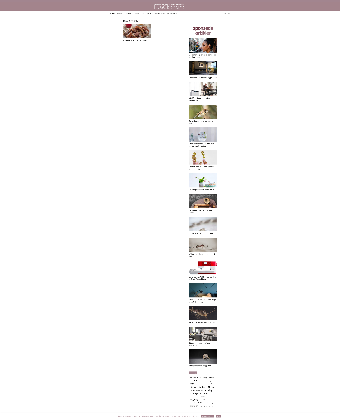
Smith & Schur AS (157, 417)
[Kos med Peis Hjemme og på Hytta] (203, 68)
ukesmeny (194, 406)
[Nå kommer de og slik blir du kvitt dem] (203, 245)
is (197, 387)
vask (209, 406)
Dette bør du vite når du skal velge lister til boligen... (202, 301)
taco (195, 403)
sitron (204, 400)
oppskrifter (197, 396)
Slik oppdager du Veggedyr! (200, 366)
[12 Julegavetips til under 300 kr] (203, 180)
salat (200, 399)
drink (196, 380)
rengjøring (194, 399)
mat (202, 390)
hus (201, 384)
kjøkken (192, 390)
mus (210, 393)
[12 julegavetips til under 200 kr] (203, 224)
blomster (211, 377)
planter (208, 396)
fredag (207, 381)
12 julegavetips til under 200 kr (201, 233)
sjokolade (210, 400)
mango (198, 390)
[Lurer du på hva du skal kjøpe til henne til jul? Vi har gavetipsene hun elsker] (203, 157)
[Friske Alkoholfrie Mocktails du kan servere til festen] (203, 134)
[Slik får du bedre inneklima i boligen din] (203, 89)
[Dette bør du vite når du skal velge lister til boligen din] (203, 290)
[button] (229, 13)
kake (213, 387)
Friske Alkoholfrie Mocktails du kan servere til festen (201, 145)
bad (200, 377)
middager (194, 393)
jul (209, 387)
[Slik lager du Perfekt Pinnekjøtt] (137, 31)
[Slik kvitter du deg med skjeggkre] (203, 313)
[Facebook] (221, 13)
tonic (204, 403)
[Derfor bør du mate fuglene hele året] (203, 112)
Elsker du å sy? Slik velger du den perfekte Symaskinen (202, 278)
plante (203, 396)
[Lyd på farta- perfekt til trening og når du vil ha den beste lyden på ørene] (203, 45)
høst (204, 384)
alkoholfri (194, 377)
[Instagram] (225, 13)
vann (205, 406)
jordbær (202, 387)
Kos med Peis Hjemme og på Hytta (203, 78)
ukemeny (209, 403)
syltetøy (191, 403)
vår (213, 406)
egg (200, 381)
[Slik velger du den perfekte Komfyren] (203, 334)
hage (192, 384)
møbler (191, 396)
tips (200, 403)
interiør (193, 387)
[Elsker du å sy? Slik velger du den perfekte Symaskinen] (203, 268)
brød (191, 381)
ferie (204, 381)
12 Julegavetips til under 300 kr (201, 190)
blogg (204, 377)
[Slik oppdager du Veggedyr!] (203, 356)
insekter (210, 384)
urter (201, 406)
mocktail (204, 393)
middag (208, 390)
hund (196, 384)
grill (211, 381)
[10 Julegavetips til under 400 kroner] (203, 201)
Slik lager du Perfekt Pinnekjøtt (135, 40)
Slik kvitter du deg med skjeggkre (202, 322)
